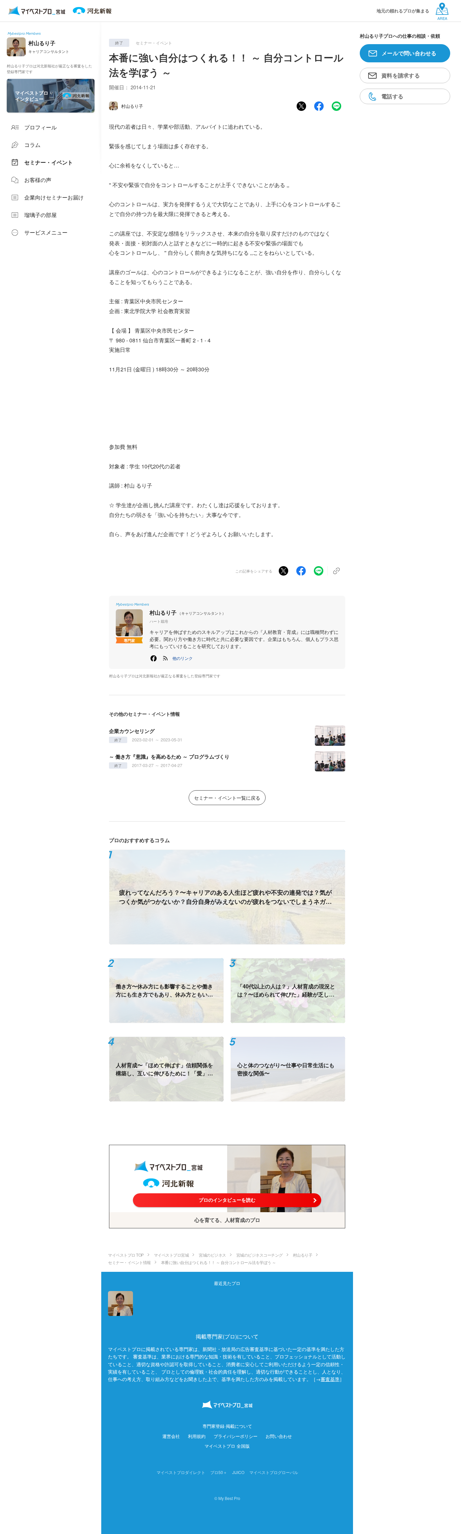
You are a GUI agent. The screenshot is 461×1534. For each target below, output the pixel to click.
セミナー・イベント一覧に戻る (227, 797)
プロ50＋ (218, 1472)
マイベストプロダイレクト (181, 1472)
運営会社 (171, 1436)
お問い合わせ (279, 1436)
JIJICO (238, 1472)
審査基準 (330, 1379)
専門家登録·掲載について (227, 1426)
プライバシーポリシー (235, 1436)
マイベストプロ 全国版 (227, 1446)
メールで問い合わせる (409, 53)
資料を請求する (400, 75)
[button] (182, 658)
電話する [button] (392, 96)
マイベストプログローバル (273, 1472)
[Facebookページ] (154, 658)
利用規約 (197, 1436)
